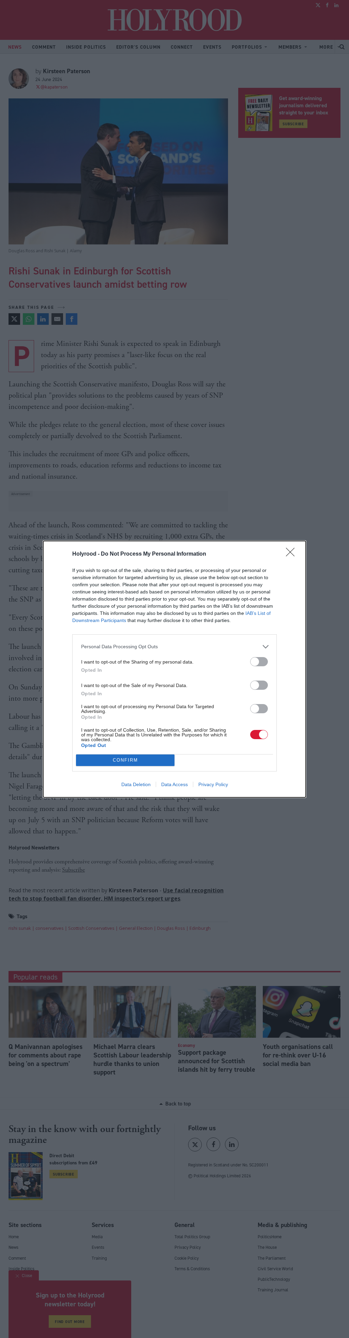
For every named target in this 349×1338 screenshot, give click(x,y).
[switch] (259, 661)
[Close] (292, 554)
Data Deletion (136, 784)
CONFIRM (125, 760)
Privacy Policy (213, 784)
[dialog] (174, 669)
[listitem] (174, 646)
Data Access (174, 784)
